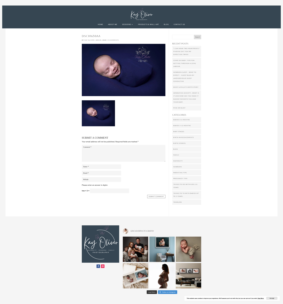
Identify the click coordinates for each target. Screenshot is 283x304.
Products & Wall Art (148, 24)
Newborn (177, 167)
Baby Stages (178, 131)
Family (176, 155)
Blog (166, 24)
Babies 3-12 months (182, 125)
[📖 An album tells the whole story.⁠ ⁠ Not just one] (135, 275)
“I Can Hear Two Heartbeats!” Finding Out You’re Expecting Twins (186, 51)
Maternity (178, 161)
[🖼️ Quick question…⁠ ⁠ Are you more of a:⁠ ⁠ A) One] (162, 249)
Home (100, 24)
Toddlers (177, 202)
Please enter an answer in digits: (95, 185)
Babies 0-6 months (181, 120)
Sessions (126, 24)
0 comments (113, 40)
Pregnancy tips (180, 178)
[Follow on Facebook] (98, 266)
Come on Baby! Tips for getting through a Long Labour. (184, 63)
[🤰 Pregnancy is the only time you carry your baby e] (162, 275)
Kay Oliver (89, 40)
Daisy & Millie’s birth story (186, 87)
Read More (261, 298)
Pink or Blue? (179, 108)
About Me (112, 24)
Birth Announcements (183, 137)
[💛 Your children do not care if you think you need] (135, 249)
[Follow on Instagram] (102, 266)
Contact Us (179, 24)
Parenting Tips (180, 172)
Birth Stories (179, 143)
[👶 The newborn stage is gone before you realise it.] (188, 249)
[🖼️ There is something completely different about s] (188, 275)
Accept (272, 298)
